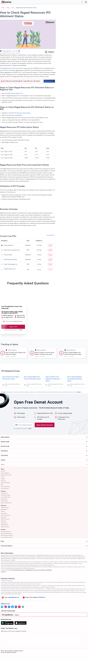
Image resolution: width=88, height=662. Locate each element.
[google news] (22, 607)
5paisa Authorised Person (7, 535)
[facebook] (12, 607)
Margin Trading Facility (6, 502)
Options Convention (5, 482)
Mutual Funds (4, 499)
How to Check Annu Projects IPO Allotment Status (15, 353)
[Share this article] (19, 51)
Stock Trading (4, 493)
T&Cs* (20, 329)
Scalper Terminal (5, 507)
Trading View (4, 523)
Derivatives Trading (5, 495)
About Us (3, 471)
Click (79, 392)
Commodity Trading (5, 497)
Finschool (3, 480)
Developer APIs (4, 524)
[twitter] (9, 607)
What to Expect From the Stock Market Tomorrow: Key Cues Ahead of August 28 (44, 353)
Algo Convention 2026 (6, 475)
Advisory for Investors (7, 580)
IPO (12, 7)
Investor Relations (5, 473)
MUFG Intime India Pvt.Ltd (15, 93)
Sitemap (3, 478)
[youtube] (19, 607)
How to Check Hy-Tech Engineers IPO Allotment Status (53, 379)
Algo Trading (4, 513)
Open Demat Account (45, 425)
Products (3, 491)
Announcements (5, 488)
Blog (8, 7)
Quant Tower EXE (5, 526)
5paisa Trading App (5, 515)
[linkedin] (16, 607)
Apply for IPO (13, 327)
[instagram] (5, 607)
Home (2, 7)
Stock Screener (4, 500)
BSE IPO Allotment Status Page (20, 113)
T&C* (30, 428)
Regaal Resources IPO (9, 68)
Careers (3, 477)
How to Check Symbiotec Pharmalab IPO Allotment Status (74, 379)
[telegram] (2, 607)
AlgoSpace (3, 521)
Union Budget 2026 (5, 486)
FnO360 (2, 511)
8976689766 (41, 597)
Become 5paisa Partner (6, 533)
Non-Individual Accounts (6, 537)
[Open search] (82, 2)
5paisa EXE (3, 517)
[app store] (20, 623)
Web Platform (4, 509)
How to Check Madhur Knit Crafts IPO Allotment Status (72, 353)
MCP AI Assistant (5, 519)
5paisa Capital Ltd (6, 51)
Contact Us (3, 571)
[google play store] (7, 623)
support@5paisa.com (13, 597)
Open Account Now (49, 81)
